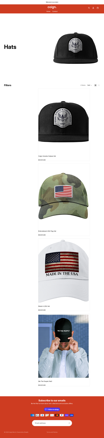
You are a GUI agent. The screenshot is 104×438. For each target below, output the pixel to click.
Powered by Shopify (22, 432)
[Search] (89, 8)
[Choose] (85, 224)
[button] (89, 85)
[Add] (85, 149)
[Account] (93, 8)
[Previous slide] (41, 121)
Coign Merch (12, 432)
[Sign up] (69, 423)
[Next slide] (86, 121)
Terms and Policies (52, 432)
